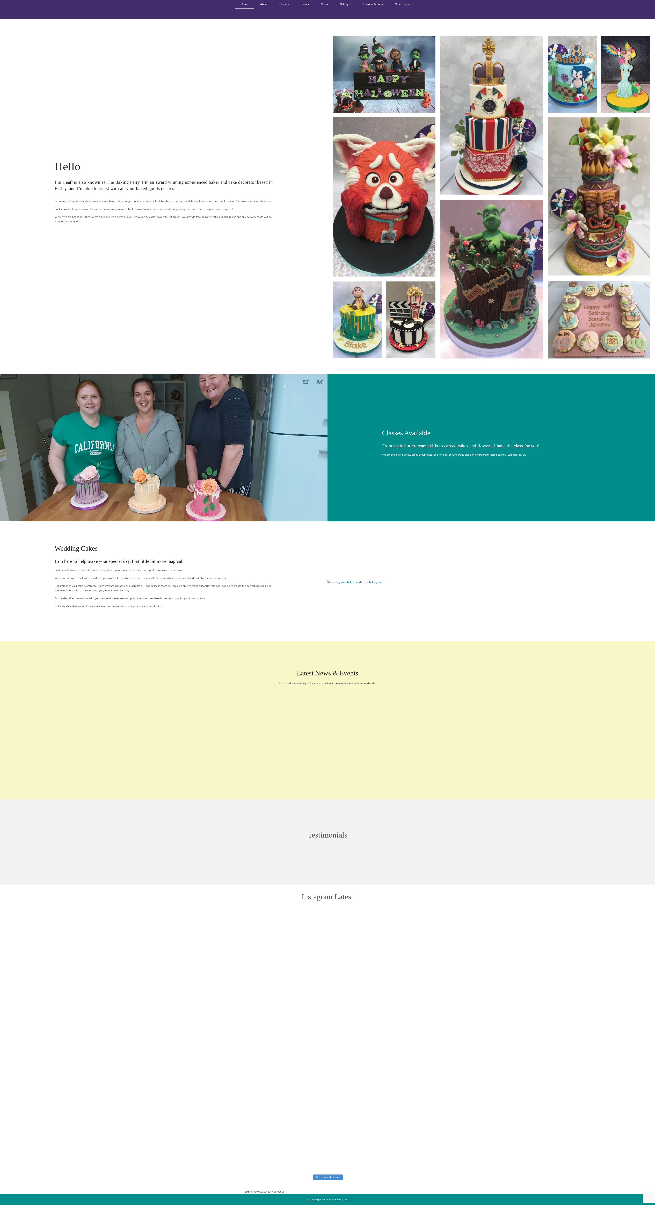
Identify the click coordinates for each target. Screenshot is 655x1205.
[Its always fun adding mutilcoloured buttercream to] (424, 920)
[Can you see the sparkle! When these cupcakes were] (165, 924)
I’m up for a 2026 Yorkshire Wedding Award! (306, 735)
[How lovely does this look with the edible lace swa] (36, 1091)
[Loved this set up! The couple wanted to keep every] (553, 1093)
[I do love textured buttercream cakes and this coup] (101, 947)
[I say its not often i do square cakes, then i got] (359, 940)
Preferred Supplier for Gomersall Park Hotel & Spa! (391, 735)
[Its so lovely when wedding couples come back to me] (165, 1093)
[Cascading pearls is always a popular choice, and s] (295, 1086)
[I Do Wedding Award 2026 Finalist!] (348, 712)
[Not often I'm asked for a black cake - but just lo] (101, 1097)
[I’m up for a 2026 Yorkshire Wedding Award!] (306, 712)
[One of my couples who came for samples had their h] (553, 931)
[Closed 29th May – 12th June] (263, 714)
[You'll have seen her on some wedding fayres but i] (489, 1122)
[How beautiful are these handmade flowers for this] (424, 1084)
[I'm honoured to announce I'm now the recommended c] (489, 945)
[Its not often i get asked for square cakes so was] (618, 1106)
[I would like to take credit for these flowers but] (295, 920)
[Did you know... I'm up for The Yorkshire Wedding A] (230, 990)
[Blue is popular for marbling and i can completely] (36, 922)
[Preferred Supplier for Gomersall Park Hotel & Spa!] (391, 712)
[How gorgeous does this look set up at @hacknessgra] (618, 945)
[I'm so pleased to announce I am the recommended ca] (230, 1106)
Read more (263, 760)
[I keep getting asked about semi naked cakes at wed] (359, 1108)
